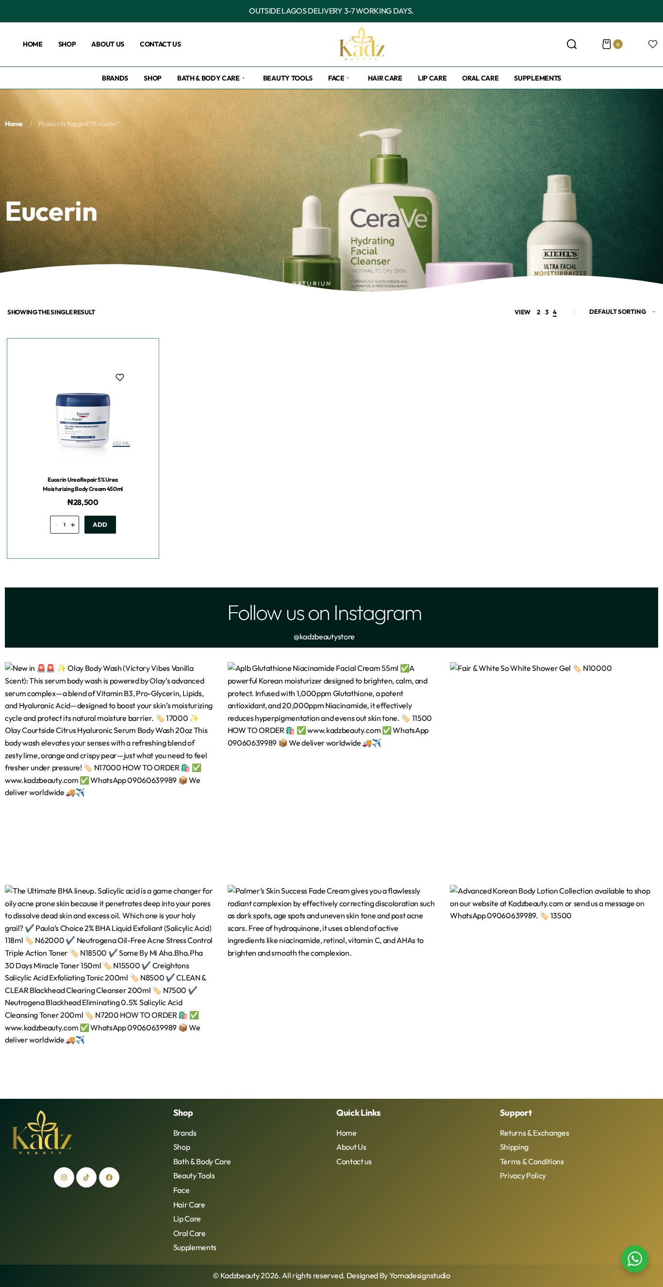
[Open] (652, 44)
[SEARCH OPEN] (571, 44)
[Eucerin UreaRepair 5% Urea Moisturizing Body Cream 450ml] (83, 414)
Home (14, 123)
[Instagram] (64, 1177)
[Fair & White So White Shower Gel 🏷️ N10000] (554, 766)
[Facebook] (109, 1177)
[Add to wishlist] (120, 377)
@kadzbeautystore (324, 636)
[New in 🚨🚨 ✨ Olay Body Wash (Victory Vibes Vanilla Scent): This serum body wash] (109, 766)
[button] (100, 525)
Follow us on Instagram (324, 612)
